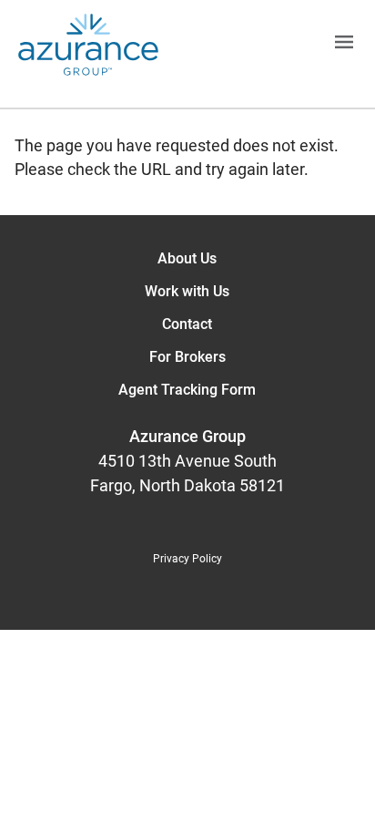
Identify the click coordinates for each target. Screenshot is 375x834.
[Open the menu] (266, 45)
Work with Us (187, 291)
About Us (187, 258)
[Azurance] (88, 45)
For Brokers (187, 357)
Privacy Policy (187, 558)
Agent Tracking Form (187, 389)
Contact (187, 324)
